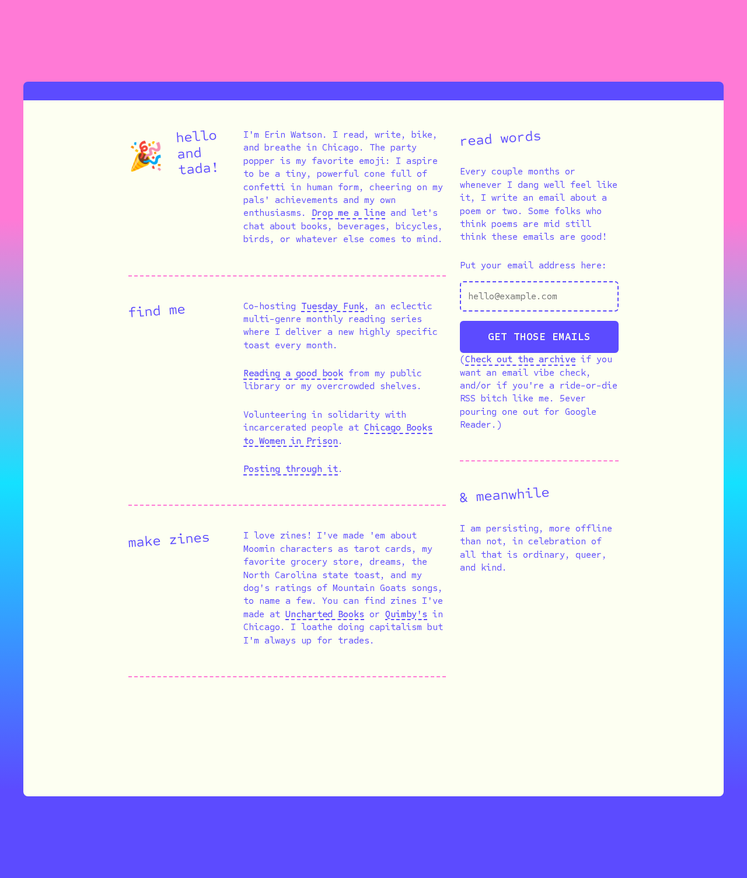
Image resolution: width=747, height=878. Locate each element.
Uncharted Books (324, 614)
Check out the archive (520, 359)
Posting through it (290, 468)
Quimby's (406, 614)
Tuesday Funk (332, 306)
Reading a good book (293, 373)
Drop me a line (348, 212)
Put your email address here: (533, 265)
